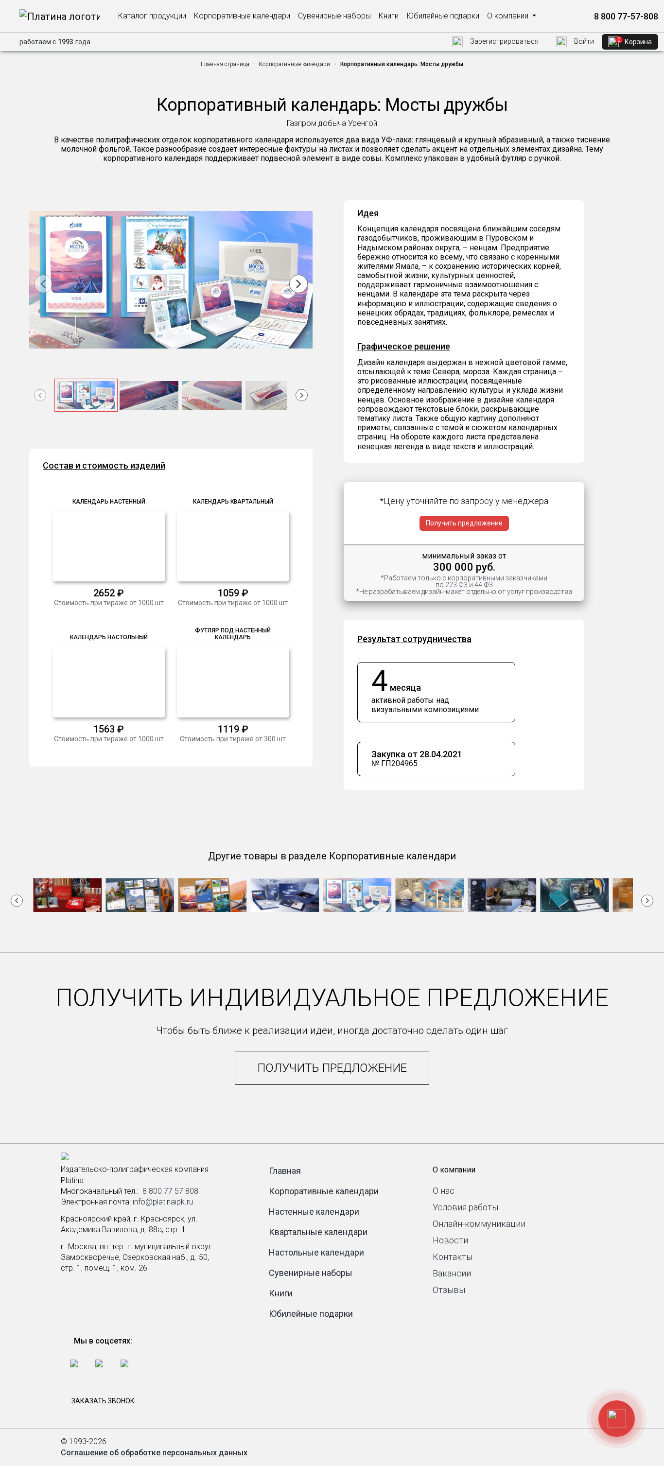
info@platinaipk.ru (163, 1201)
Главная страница (225, 64)
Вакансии (452, 1273)
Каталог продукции (152, 15)
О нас (443, 1191)
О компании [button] (508, 15)
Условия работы (465, 1207)
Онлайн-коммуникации (479, 1224)
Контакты (452, 1257)
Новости (450, 1240)
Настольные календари (316, 1252)
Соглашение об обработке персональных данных (154, 1452)
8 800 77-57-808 (625, 16)
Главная (285, 1171)
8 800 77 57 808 (170, 1191)
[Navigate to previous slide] (43, 284)
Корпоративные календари (242, 15)
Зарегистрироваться (504, 41)
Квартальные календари (318, 1232)
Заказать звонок (103, 1401)
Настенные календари (314, 1211)
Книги (389, 15)
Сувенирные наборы (334, 15)
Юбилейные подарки (442, 15)
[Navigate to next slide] (298, 284)
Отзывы (449, 1290)
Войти (583, 41)
